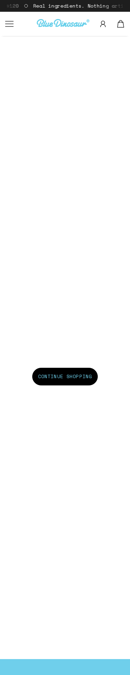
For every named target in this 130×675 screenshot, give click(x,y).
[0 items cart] (120, 24)
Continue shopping (65, 376)
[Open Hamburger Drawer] (9, 24)
